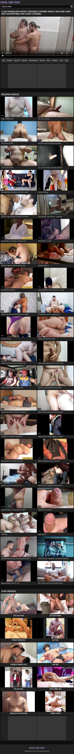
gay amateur (33, 60)
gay (3, 60)
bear (48, 60)
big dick (24, 60)
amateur (55, 60)
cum (61, 60)
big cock (17, 60)
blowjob (9, 60)
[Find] (71, 6)
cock (66, 60)
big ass (42, 60)
